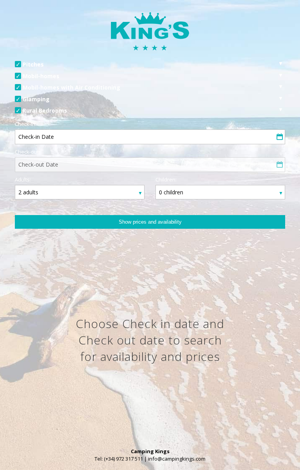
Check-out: (27, 151)
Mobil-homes (41, 76)
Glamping (36, 99)
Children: (166, 179)
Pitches (33, 64)
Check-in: (25, 123)
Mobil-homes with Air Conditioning (71, 87)
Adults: (23, 179)
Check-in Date (36, 136)
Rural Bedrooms (45, 110)
